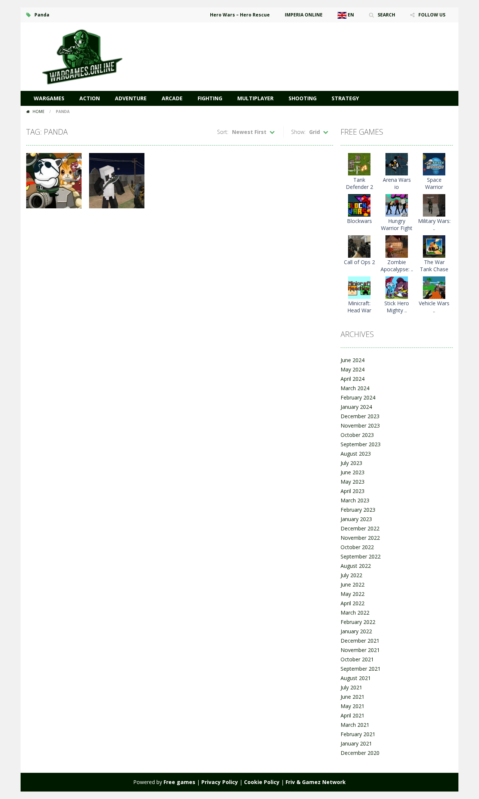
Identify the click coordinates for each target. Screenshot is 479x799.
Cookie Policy (262, 782)
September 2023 (361, 444)
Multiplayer (255, 98)
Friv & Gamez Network (316, 782)
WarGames (49, 98)
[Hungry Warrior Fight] (396, 204)
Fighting (210, 98)
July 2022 (351, 575)
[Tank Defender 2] (359, 163)
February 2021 (358, 734)
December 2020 (360, 752)
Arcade (172, 98)
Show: (298, 131)
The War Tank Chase (434, 265)
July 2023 (351, 462)
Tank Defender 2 (359, 183)
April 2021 (352, 715)
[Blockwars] (359, 204)
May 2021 (352, 706)
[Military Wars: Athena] (434, 204)
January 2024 (356, 406)
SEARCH (386, 15)
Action (89, 98)
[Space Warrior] (434, 163)
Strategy (345, 98)
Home (38, 111)
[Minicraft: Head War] (359, 287)
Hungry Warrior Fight (396, 224)
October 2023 (357, 434)
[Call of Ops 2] (359, 246)
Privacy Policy (219, 782)
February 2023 (358, 509)
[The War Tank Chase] (434, 246)
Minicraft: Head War (359, 307)
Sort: (222, 131)
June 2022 (352, 584)
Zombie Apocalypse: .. (397, 265)
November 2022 (360, 537)
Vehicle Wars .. (434, 307)
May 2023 (352, 481)
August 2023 (356, 453)
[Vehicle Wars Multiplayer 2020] (434, 287)
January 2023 (356, 519)
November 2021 (360, 649)
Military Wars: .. (434, 224)
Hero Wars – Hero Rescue (240, 15)
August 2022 (356, 565)
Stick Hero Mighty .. (396, 307)
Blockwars (359, 220)
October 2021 (357, 659)
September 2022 (361, 556)
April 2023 (352, 491)
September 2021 (361, 668)
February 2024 (358, 397)
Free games (179, 782)
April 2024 (352, 378)
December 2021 (360, 640)
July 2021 (351, 687)
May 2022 (352, 593)
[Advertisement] (316, 45)
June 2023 (352, 472)
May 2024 (352, 369)
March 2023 (355, 500)
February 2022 (358, 621)
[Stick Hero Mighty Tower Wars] (396, 287)
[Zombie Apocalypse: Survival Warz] (396, 246)
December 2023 (360, 416)
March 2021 (355, 724)
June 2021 (352, 696)
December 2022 (360, 528)
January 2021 (356, 743)
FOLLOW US (431, 15)
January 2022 (356, 631)
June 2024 (352, 360)
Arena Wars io (397, 183)
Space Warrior (434, 183)
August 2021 (356, 678)
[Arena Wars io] (396, 163)
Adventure (131, 98)
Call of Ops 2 (359, 262)
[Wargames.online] (82, 55)
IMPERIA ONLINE (304, 15)
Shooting (303, 98)
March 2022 (355, 612)
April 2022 (352, 603)
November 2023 (360, 425)
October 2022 (357, 547)
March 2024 (355, 388)
